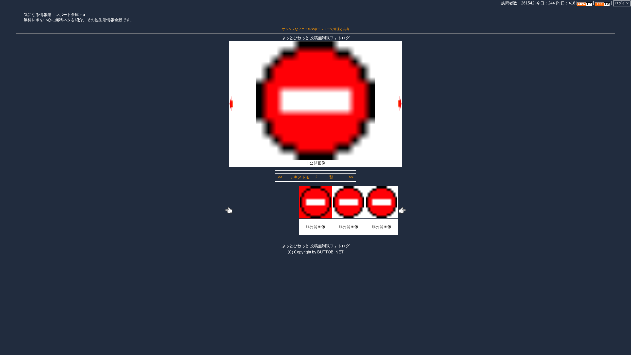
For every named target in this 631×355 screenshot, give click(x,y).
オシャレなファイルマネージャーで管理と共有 (315, 29)
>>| (351, 177)
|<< (279, 177)
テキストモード (303, 177)
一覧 (329, 177)
